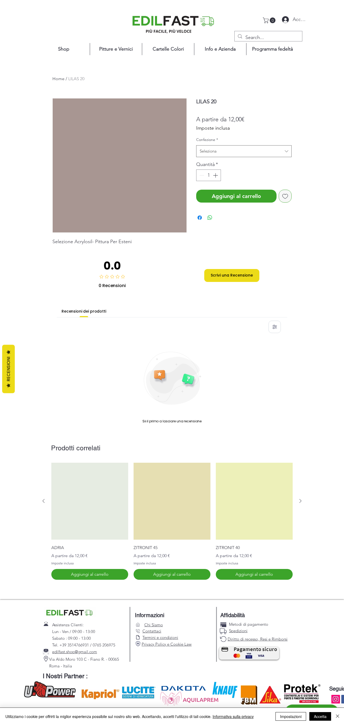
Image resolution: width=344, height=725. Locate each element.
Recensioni (8, 368)
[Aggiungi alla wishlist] (285, 196)
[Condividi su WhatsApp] (210, 217)
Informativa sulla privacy (233, 716)
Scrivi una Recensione (232, 275)
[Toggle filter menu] (274, 327)
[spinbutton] (208, 175)
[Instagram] (335, 699)
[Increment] (216, 175)
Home (58, 78)
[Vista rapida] (89, 501)
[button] (270, 20)
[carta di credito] (223, 625)
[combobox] (244, 151)
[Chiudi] (337, 716)
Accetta (320, 716)
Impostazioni (291, 716)
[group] (172, 521)
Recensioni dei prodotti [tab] (84, 311)
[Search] (138, 644)
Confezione (207, 139)
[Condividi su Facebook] (199, 217)
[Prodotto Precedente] (43, 501)
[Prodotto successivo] (300, 501)
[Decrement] (201, 175)
